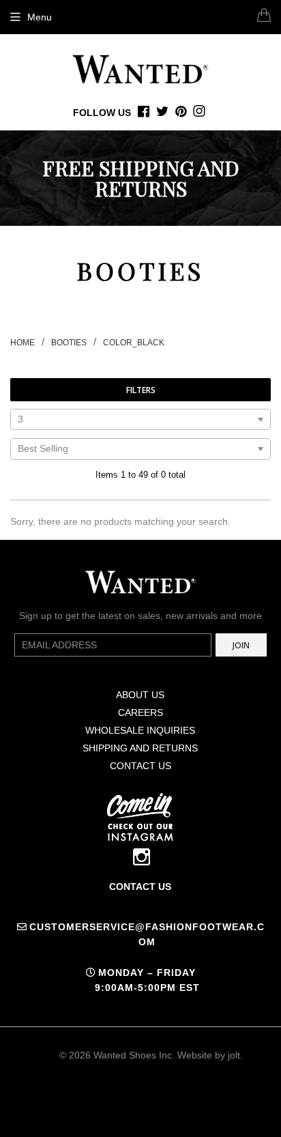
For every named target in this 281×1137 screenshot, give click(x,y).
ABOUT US (140, 694)
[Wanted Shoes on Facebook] (143, 112)
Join (241, 645)
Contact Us (140, 765)
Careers (140, 712)
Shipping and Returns (140, 748)
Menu (39, 17)
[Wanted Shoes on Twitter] (162, 112)
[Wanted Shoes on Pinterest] (181, 112)
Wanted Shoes (124, 1055)
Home (22, 342)
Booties (69, 342)
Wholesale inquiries (140, 730)
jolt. (235, 1055)
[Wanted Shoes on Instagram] (199, 112)
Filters (141, 390)
